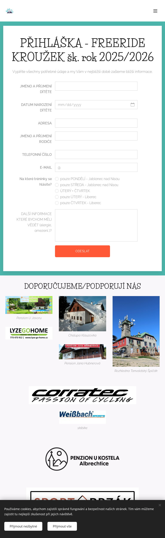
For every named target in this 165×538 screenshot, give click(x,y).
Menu (155, 10)
